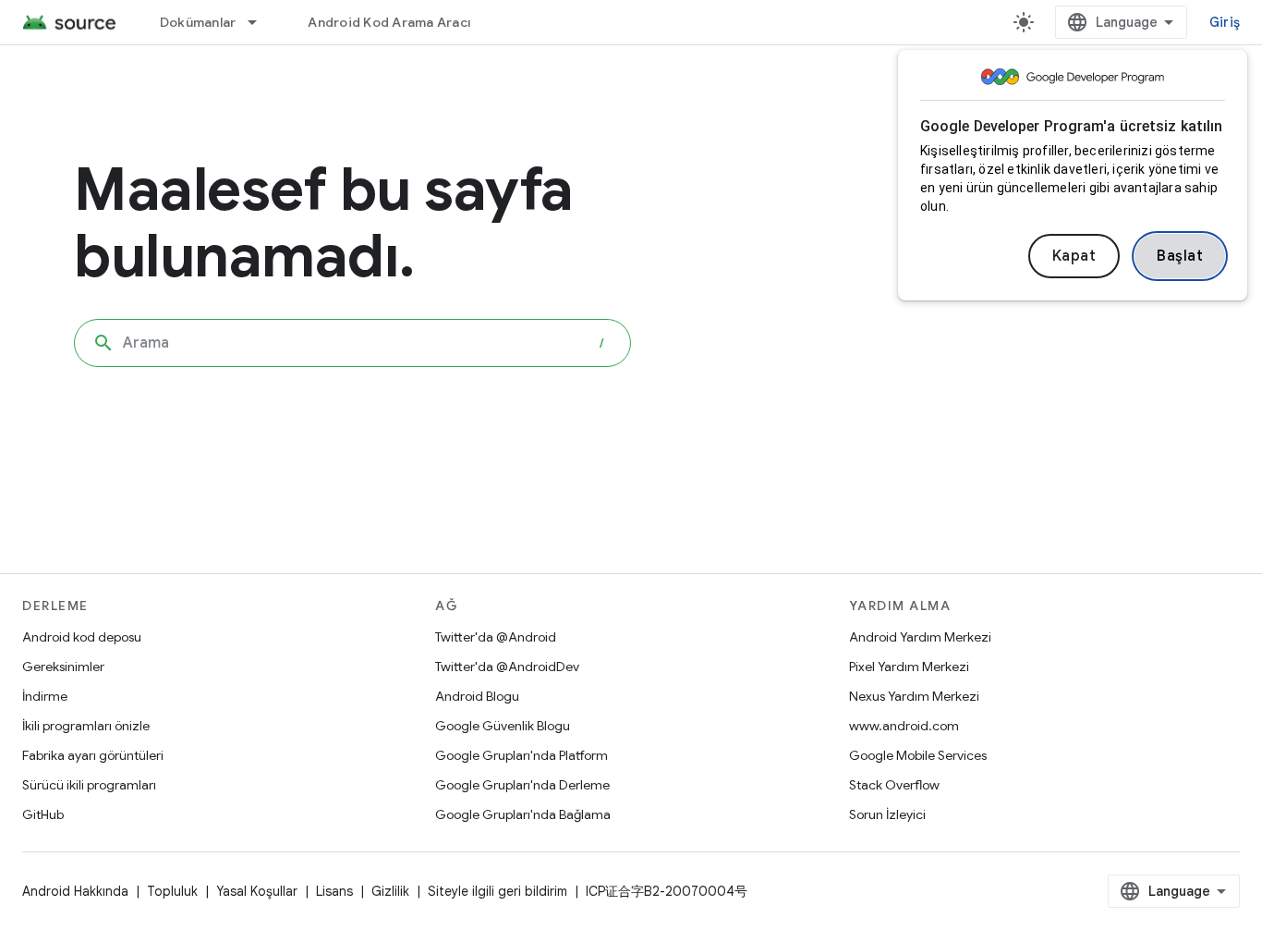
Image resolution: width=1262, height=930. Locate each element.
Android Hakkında (75, 891)
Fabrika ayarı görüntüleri (93, 755)
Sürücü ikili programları (89, 785)
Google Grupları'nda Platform (521, 755)
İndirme (44, 696)
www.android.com (904, 725)
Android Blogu (477, 696)
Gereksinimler (63, 666)
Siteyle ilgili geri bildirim (497, 891)
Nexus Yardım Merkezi (914, 696)
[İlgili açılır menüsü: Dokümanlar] (260, 22)
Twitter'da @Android (495, 637)
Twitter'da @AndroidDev (507, 666)
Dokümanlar (198, 22)
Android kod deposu (81, 637)
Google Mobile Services (918, 755)
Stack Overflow (894, 785)
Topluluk (172, 891)
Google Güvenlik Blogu (502, 725)
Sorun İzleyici (887, 814)
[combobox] (352, 343)
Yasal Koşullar (256, 891)
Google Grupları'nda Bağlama (523, 814)
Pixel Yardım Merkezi (909, 666)
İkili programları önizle (86, 725)
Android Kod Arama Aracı (389, 22)
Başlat (1180, 256)
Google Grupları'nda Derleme (522, 785)
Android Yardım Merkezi (920, 637)
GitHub (43, 814)
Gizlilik (390, 891)
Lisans (334, 891)
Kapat (1074, 256)
